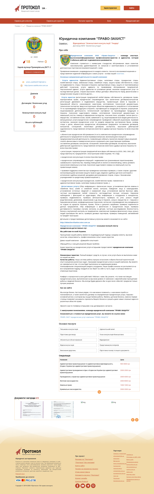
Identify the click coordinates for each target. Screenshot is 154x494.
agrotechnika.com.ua (119, 471)
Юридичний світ (132, 21)
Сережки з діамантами (119, 453)
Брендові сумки (130, 474)
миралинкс (116, 458)
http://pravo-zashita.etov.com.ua (36, 85)
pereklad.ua (129, 454)
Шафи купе (129, 472)
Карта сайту (80, 466)
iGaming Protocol (81, 481)
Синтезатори (117, 466)
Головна (18, 26)
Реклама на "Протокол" (84, 459)
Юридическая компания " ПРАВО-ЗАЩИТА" (78, 226)
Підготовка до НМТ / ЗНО (133, 457)
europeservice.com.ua (119, 473)
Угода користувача (82, 472)
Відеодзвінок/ (79, 43)
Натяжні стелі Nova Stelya (133, 477)
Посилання (116, 478)
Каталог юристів (86, 21)
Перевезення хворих (132, 462)
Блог (109, 21)
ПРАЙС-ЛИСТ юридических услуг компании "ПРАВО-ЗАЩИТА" (84, 317)
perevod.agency (117, 468)
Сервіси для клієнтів (23, 21)
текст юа (115, 476)
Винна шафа (129, 459)
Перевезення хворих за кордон (133, 480)
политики (120, 74)
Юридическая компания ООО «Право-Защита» (92, 55)
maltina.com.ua (130, 469)
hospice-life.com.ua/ (131, 464)
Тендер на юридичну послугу (86, 469)
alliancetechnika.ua (118, 456)
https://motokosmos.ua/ (119, 463)
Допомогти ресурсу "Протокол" (87, 475)
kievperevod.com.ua (118, 481)
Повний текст (20, 474)
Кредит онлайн (81, 478)
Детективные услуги (70, 186)
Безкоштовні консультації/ (98, 43)
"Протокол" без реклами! (84, 462)
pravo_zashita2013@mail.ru (36, 82)
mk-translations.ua (131, 467)
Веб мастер (116, 461)
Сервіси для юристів (55, 21)
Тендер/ (115, 43)
